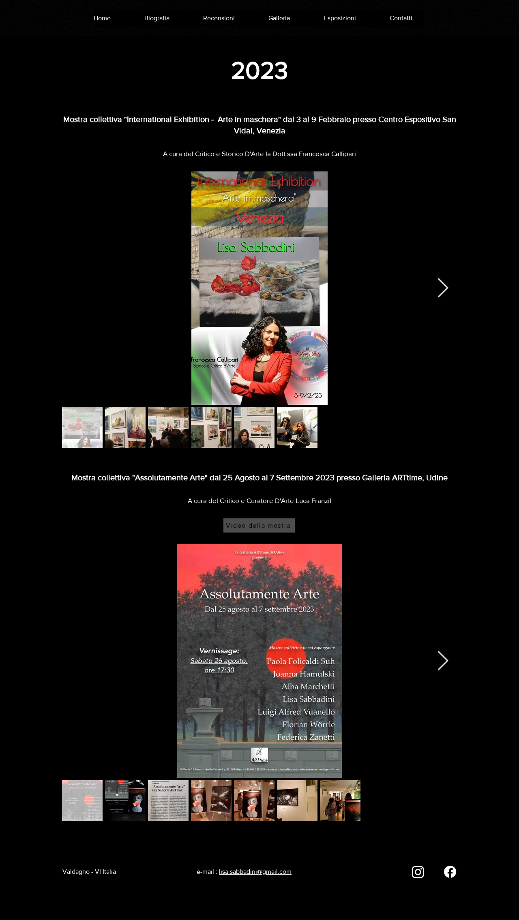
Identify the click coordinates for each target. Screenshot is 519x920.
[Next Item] (443, 288)
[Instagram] (418, 872)
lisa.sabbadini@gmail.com (255, 871)
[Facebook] (450, 872)
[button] (285, 18)
